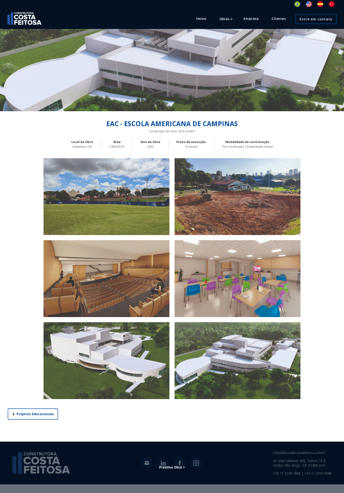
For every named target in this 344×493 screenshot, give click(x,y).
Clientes (279, 18)
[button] (224, 19)
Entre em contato (316, 19)
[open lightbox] (106, 196)
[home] (24, 18)
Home (201, 18)
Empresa (251, 18)
